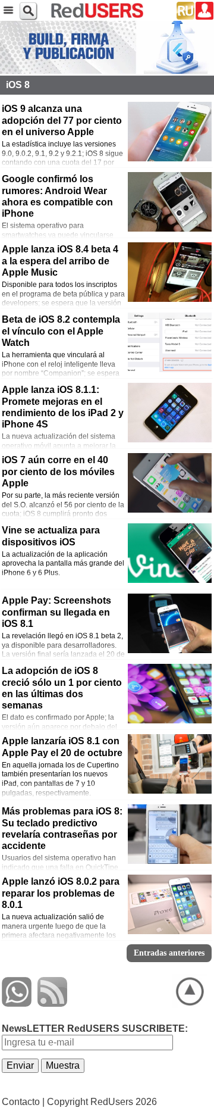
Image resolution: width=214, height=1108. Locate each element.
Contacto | (23, 1102)
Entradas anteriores (169, 952)
